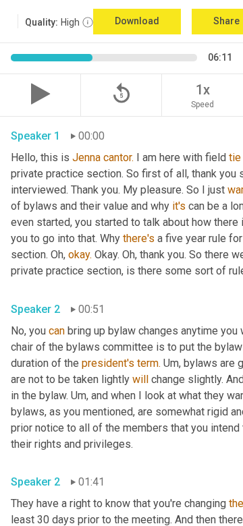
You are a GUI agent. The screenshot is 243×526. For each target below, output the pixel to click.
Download (137, 21)
